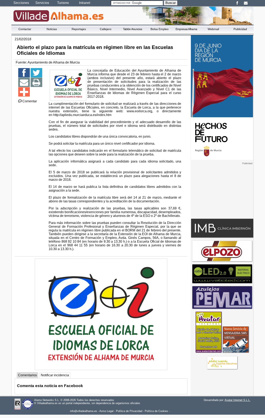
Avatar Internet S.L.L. (238, 400)
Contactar (24, 29)
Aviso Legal (106, 411)
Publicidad (240, 29)
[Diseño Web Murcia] (208, 352)
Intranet (84, 3)
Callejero (105, 29)
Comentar (29, 101)
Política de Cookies (156, 411)
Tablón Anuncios (132, 29)
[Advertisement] (222, 191)
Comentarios (27, 375)
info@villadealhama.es (83, 411)
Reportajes (79, 29)
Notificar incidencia (55, 375)
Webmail (213, 29)
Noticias (52, 29)
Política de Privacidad (129, 411)
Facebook (237, 3)
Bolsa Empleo (160, 29)
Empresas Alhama (186, 29)
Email (245, 3)
